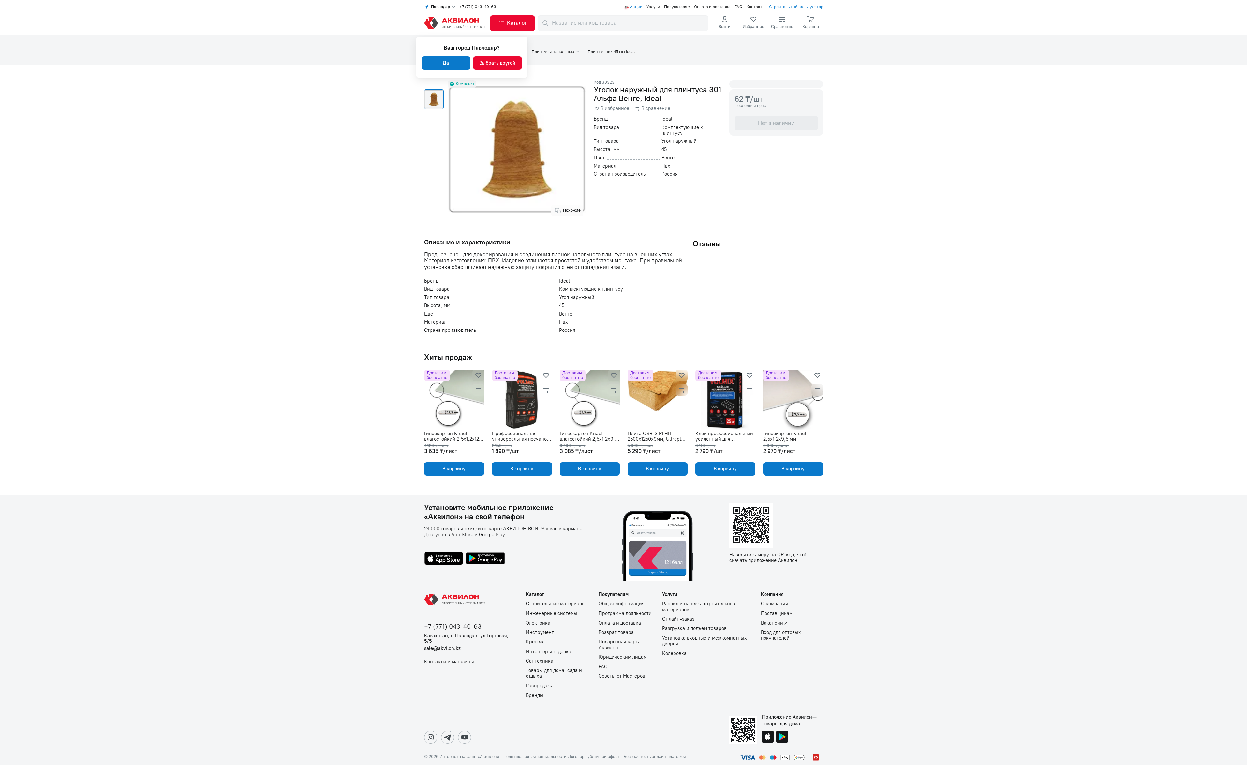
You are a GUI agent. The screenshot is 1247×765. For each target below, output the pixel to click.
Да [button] (446, 63)
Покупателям (677, 7)
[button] (512, 23)
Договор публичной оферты (595, 756)
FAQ (738, 7)
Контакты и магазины (449, 662)
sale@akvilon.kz (442, 648)
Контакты (755, 7)
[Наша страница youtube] (464, 737)
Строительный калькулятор (796, 7)
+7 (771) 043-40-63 (477, 7)
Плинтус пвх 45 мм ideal (611, 52)
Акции (636, 7)
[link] (753, 23)
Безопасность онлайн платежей (655, 756)
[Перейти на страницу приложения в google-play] (485, 559)
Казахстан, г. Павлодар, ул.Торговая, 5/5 (466, 638)
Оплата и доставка (712, 7)
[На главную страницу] (455, 599)
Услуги (653, 7)
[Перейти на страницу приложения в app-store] (443, 559)
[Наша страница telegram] (447, 737)
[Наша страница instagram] (430, 737)
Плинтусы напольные (553, 52)
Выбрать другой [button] (497, 63)
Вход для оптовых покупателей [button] (781, 635)
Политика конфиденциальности (535, 756)
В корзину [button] (454, 469)
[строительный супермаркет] (455, 23)
